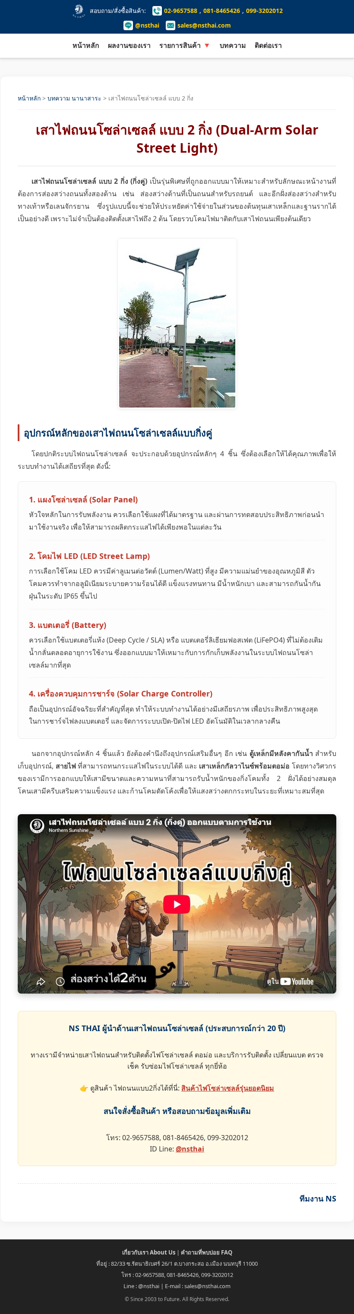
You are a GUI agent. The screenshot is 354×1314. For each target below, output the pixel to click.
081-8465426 (221, 10)
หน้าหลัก (86, 45)
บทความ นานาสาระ (74, 98)
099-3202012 (264, 10)
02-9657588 (180, 10)
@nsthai (147, 25)
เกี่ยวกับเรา (148, 1252)
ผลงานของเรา (129, 45)
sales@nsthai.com (204, 25)
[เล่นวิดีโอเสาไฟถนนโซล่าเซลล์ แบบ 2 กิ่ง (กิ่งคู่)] (177, 903)
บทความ (233, 45)
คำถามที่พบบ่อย (206, 1252)
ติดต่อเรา (268, 45)
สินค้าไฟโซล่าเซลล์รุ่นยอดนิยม (227, 1088)
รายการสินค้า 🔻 (185, 45)
